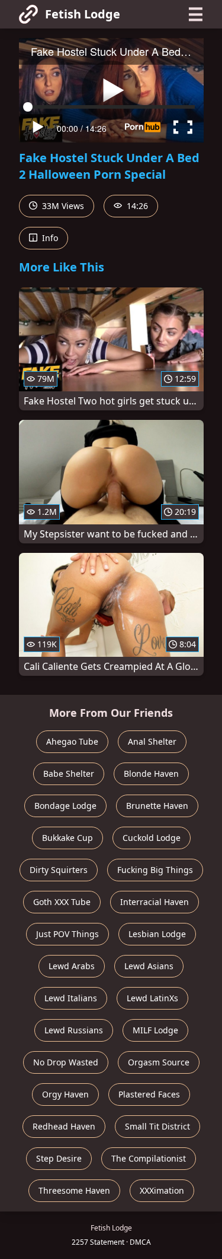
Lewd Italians (70, 998)
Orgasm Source (158, 1062)
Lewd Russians (73, 1030)
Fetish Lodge (82, 14)
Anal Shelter (152, 741)
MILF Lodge (155, 1030)
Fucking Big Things (155, 869)
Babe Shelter (68, 773)
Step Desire (59, 1158)
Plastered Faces (149, 1094)
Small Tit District (157, 1126)
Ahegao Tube (72, 741)
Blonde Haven (151, 773)
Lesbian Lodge (157, 933)
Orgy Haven (65, 1094)
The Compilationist (148, 1158)
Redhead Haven (64, 1126)
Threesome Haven (74, 1190)
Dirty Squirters (59, 869)
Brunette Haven (157, 805)
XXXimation (162, 1190)
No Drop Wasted (65, 1062)
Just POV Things (67, 933)
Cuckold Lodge (152, 837)
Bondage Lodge (65, 805)
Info (49, 237)
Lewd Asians (148, 966)
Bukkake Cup (67, 837)
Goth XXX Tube (62, 901)
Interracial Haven (154, 901)
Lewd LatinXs (152, 998)
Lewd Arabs (72, 966)
